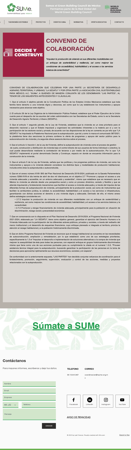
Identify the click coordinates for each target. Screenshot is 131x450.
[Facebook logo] (73, 399)
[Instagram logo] (105, 399)
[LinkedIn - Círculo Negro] (89, 399)
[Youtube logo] (122, 399)
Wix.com (102, 435)
